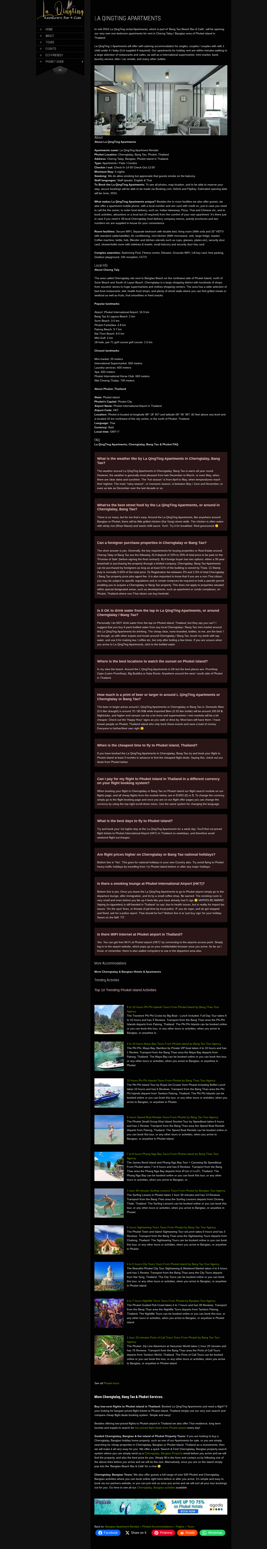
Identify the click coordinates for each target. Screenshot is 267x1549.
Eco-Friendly (54, 55)
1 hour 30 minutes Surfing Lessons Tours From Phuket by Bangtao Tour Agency (176, 1190)
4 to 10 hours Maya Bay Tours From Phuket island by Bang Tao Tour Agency (174, 1043)
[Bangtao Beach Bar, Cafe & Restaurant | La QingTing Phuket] (60, 18)
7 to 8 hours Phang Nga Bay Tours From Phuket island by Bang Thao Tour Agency (173, 1156)
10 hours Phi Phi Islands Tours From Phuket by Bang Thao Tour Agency (171, 1080)
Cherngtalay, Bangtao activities (156, 1487)
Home (49, 29)
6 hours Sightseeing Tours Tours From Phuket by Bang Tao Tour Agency (171, 1227)
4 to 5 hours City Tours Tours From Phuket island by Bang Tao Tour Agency (173, 1264)
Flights (51, 49)
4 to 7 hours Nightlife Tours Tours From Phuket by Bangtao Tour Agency (171, 1300)
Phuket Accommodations (157, 1526)
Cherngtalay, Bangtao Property (163, 1453)
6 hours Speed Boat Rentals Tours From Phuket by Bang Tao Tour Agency (172, 1117)
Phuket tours (111, 1383)
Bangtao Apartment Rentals (122, 1526)
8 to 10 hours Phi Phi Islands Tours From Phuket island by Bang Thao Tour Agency (173, 1009)
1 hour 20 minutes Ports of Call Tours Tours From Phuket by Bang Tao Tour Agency (173, 1339)
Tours (50, 42)
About (50, 36)
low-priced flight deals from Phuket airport (160, 1427)
